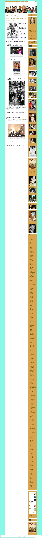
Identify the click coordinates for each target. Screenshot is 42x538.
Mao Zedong (31, 374)
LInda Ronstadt (31, 317)
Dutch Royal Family (32, 411)
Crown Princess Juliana (33, 412)
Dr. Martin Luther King (32, 279)
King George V (32, 391)
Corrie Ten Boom (32, 341)
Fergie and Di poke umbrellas (9, 17)
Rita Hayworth (31, 469)
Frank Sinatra (31, 309)
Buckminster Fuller (32, 250)
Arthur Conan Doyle (32, 276)
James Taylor (31, 314)
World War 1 (31, 240)
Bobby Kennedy (32, 357)
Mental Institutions (31, 482)
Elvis (30, 308)
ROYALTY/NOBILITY (32, 386)
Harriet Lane (31, 349)
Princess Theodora (32, 427)
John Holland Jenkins (32, 271)
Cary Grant (31, 444)
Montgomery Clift (32, 464)
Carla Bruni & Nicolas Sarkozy (33, 337)
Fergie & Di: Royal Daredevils (11, 15)
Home (6, 1)
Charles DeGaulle (32, 338)
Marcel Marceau (31, 462)
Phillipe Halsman (31, 264)
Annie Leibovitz (31, 248)
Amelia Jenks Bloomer (32, 246)
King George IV (32, 390)
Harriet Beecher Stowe (32, 284)
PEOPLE (30, 243)
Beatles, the (31, 304)
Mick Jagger (31, 320)
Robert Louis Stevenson (32, 291)
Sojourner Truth (31, 292)
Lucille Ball (31, 460)
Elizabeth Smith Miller (32, 346)
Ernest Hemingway (32, 281)
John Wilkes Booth (32, 354)
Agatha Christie (31, 437)
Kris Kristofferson (32, 316)
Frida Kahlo (31, 259)
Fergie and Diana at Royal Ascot (19, 17)
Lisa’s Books (27, 1)
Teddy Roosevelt (32, 383)
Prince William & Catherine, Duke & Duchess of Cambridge (33, 399)
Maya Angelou (31, 288)
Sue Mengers (31, 472)
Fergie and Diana (14, 17)
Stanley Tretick (31, 267)
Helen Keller (31, 285)
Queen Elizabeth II (32, 404)
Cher (30, 445)
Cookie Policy (24, 536)
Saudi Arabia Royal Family (32, 428)
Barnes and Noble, (32, 170)
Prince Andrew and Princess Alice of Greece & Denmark (33, 423)
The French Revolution (32, 238)
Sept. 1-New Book (17, 1)
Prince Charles (24, 18)
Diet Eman (31, 342)
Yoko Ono (31, 326)
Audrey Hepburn (31, 441)
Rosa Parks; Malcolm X (32, 382)
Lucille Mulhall (31, 461)
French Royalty (31, 416)
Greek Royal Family (32, 420)
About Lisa (22, 1)
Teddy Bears (31, 485)
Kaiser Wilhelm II (32, 419)
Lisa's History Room (10, 3)
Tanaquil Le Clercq (32, 324)
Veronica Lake (31, 474)
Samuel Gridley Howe (32, 300)
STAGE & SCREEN (32, 439)
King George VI (32, 392)
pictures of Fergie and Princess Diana (19, 18)
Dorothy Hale (31, 449)
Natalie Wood (31, 465)
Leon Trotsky (31, 371)
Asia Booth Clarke (32, 334)
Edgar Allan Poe (31, 280)
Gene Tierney (31, 453)
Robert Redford (31, 470)
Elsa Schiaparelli (31, 258)
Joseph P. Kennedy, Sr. (33, 366)
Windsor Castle (7, 20)
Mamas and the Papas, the (32, 318)
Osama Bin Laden (32, 379)
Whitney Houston (32, 325)
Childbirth (31, 478)
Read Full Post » (8, 150)
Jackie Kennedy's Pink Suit (32, 38)
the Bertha (31, 268)
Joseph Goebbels (32, 355)
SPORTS (31, 436)
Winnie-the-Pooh (31, 489)
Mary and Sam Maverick (32, 272)
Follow (30, 519)
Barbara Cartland (32, 277)
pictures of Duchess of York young (11, 18)
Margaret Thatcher (32, 375)
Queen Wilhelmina (32, 415)
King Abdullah (32, 429)
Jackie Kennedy (32, 363)
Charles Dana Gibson (32, 252)
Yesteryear (30, 508)
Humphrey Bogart (32, 456)
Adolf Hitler (31, 329)
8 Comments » (14, 20)
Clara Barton (31, 296)
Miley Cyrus (31, 321)
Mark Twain (31, 287)
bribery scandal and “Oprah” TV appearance (19, 119)
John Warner (31, 353)
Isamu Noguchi (31, 260)
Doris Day (31, 448)
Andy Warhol (31, 247)
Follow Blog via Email (31, 515)
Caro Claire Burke (31, 509)
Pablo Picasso (31, 263)
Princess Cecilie (32, 424)
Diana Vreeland (31, 255)
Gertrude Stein (31, 283)
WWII (30, 242)
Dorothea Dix (31, 297)
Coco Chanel (31, 254)
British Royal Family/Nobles (33, 387)
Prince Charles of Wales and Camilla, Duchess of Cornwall (33, 395)
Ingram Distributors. (34, 171)
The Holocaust (31, 239)
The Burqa (31, 486)
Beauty (30, 477)
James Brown (31, 313)
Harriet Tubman (31, 350)
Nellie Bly (31, 289)
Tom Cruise (31, 473)
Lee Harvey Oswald (32, 370)
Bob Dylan (31, 305)
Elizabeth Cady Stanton (32, 345)
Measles (30, 481)
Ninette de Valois (31, 322)
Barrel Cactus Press (11, 1)
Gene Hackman (31, 452)
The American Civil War (32, 236)
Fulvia (29, 505)
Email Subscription (32, 41)
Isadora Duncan (31, 312)
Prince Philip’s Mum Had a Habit (32, 35)
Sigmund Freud (31, 301)
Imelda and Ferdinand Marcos (33, 351)
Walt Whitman (31, 293)
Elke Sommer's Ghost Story (32, 39)
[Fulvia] (35, 507)
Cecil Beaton (31, 251)
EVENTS (30, 235)
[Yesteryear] (35, 510)
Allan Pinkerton (31, 330)
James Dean (31, 457)
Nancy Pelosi (31, 378)
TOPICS (30, 476)
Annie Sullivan (31, 275)
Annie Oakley (31, 440)
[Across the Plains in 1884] (35, 494)
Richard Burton (31, 468)
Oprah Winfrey (31, 466)
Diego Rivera (31, 256)
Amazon (29, 170)
